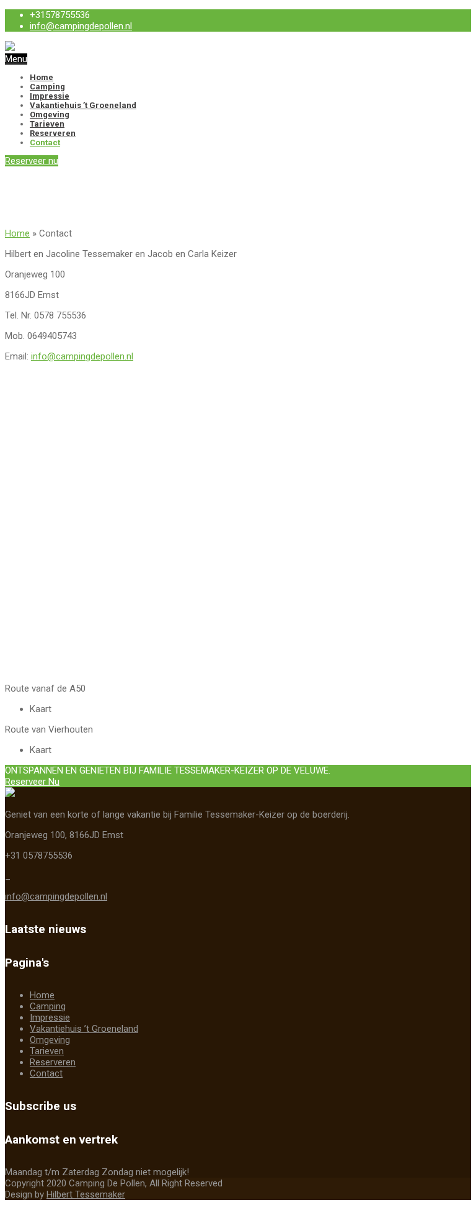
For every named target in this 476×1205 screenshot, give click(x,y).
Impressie (49, 96)
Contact (45, 142)
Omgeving (49, 114)
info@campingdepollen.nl (81, 26)
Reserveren (53, 133)
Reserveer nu (31, 160)
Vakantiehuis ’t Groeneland (83, 105)
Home (41, 77)
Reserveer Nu (32, 781)
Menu (16, 59)
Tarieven (47, 124)
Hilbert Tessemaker (85, 1194)
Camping (47, 86)
